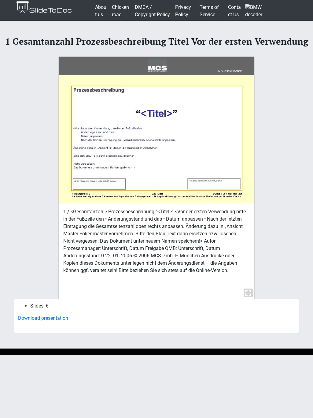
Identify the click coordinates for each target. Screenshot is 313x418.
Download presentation (43, 318)
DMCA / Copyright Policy (152, 10)
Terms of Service (209, 10)
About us (100, 10)
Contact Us (234, 10)
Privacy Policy (183, 10)
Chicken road (120, 10)
